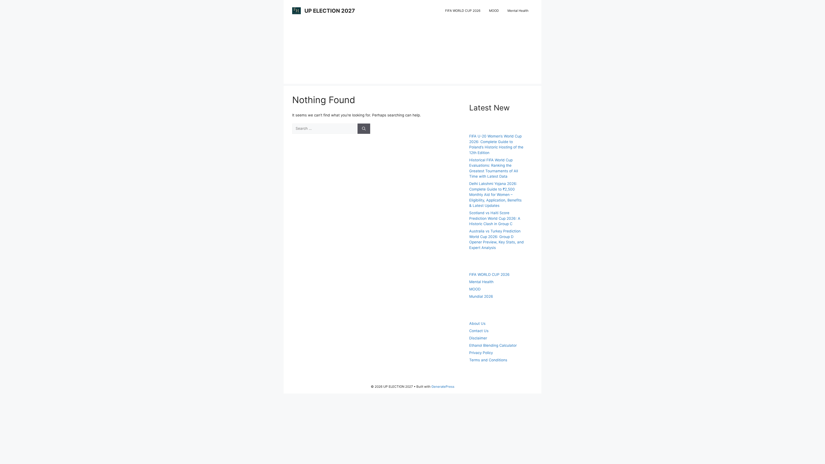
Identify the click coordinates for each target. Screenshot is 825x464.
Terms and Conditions (488, 360)
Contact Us (479, 331)
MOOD (494, 11)
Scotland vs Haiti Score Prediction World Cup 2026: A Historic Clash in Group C (494, 218)
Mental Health (518, 11)
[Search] (364, 129)
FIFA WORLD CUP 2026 (462, 11)
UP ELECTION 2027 (329, 11)
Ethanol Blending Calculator (493, 345)
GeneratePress (442, 387)
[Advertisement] (412, 54)
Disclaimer (478, 338)
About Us (477, 323)
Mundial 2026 (481, 296)
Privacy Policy (481, 353)
